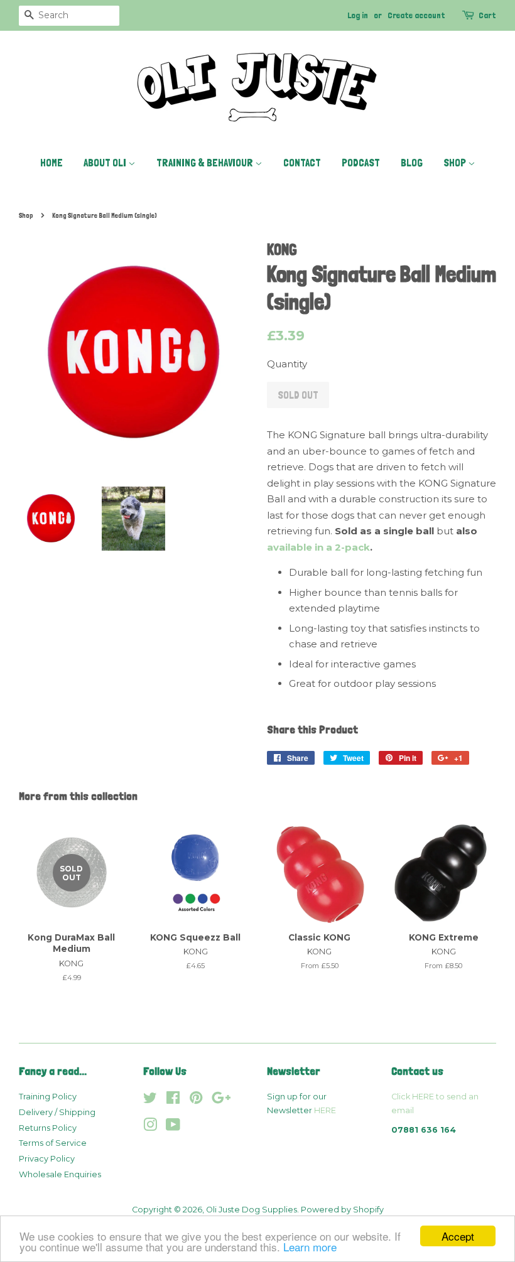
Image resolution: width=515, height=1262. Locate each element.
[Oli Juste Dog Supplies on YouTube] (173, 1127)
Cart (487, 15)
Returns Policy (48, 1128)
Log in (357, 15)
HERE (325, 1110)
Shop (455, 162)
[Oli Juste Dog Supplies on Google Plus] (221, 1100)
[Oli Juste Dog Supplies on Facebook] (173, 1100)
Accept (458, 1236)
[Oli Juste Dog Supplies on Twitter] (150, 1100)
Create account (416, 15)
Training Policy (48, 1096)
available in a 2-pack (318, 547)
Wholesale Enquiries (60, 1174)
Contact (302, 162)
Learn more (310, 1246)
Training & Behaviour (205, 162)
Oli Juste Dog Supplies (251, 1209)
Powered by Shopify (342, 1209)
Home (51, 162)
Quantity (287, 364)
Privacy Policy (47, 1158)
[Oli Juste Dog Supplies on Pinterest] (196, 1100)
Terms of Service (53, 1143)
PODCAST (361, 162)
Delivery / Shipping (57, 1112)
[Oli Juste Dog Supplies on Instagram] (150, 1127)
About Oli (106, 162)
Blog (412, 162)
